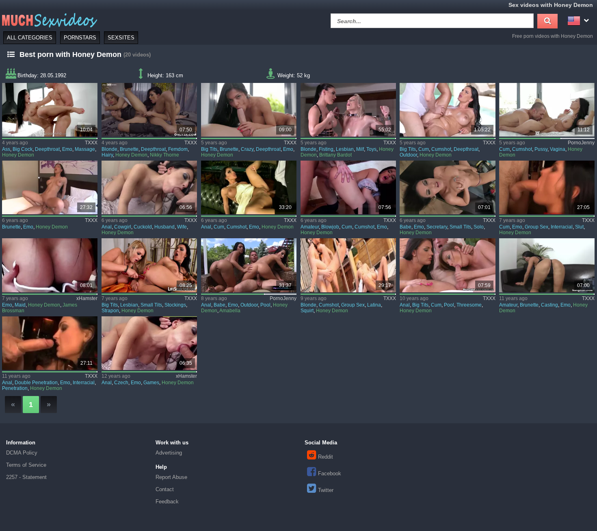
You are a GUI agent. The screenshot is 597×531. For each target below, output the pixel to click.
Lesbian (345, 149)
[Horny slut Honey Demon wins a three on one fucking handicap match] (547, 187)
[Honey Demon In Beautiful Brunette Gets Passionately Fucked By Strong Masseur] (49, 110)
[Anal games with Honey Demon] (149, 343)
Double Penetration (36, 382)
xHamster (86, 298)
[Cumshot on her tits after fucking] (547, 110)
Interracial (562, 227)
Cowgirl (122, 227)
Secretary (436, 227)
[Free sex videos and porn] (48, 20)
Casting (549, 305)
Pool (265, 305)
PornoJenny (581, 143)
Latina (374, 305)
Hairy (107, 155)
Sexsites (121, 38)
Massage (85, 149)
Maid (20, 305)
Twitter (325, 490)
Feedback (167, 501)
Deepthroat (47, 149)
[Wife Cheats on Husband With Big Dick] (149, 187)
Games (151, 382)
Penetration (15, 388)
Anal (107, 227)
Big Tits (209, 149)
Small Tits (460, 227)
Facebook (329, 473)
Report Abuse (171, 477)
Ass (6, 149)
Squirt (307, 310)
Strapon (110, 310)
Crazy (247, 149)
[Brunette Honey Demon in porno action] (49, 187)
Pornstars (80, 38)
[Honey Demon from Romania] (49, 343)
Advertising (169, 453)
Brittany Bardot (335, 155)
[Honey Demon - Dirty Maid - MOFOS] (348, 187)
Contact (165, 489)
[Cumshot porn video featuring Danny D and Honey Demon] (248, 187)
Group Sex (536, 227)
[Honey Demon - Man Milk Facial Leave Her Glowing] (447, 110)
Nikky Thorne (164, 155)
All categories (29, 38)
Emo (67, 149)
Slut (579, 227)
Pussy (540, 149)
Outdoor (408, 155)
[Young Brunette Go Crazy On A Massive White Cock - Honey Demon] (248, 110)
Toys (371, 149)
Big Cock (22, 149)
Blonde (109, 149)
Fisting (326, 149)
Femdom (178, 149)
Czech (121, 382)
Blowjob (330, 227)
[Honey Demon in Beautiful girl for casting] (547, 265)
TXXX (91, 143)
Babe (405, 227)
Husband (164, 227)
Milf (360, 149)
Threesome (469, 305)
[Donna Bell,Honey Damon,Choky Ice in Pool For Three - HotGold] (447, 265)
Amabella (229, 310)
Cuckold (143, 227)
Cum (423, 149)
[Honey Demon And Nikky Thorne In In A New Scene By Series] (149, 110)
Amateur (310, 227)
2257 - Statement (26, 477)
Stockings (175, 305)
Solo (479, 227)
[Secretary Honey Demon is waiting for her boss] (447, 187)
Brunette (129, 149)
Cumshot (441, 149)
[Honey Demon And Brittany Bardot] (348, 110)
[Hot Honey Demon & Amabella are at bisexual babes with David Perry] (248, 265)
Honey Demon (18, 155)
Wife (182, 227)
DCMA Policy (21, 453)
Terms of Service (26, 465)
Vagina (557, 149)
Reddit (325, 457)
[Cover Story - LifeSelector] (149, 265)
